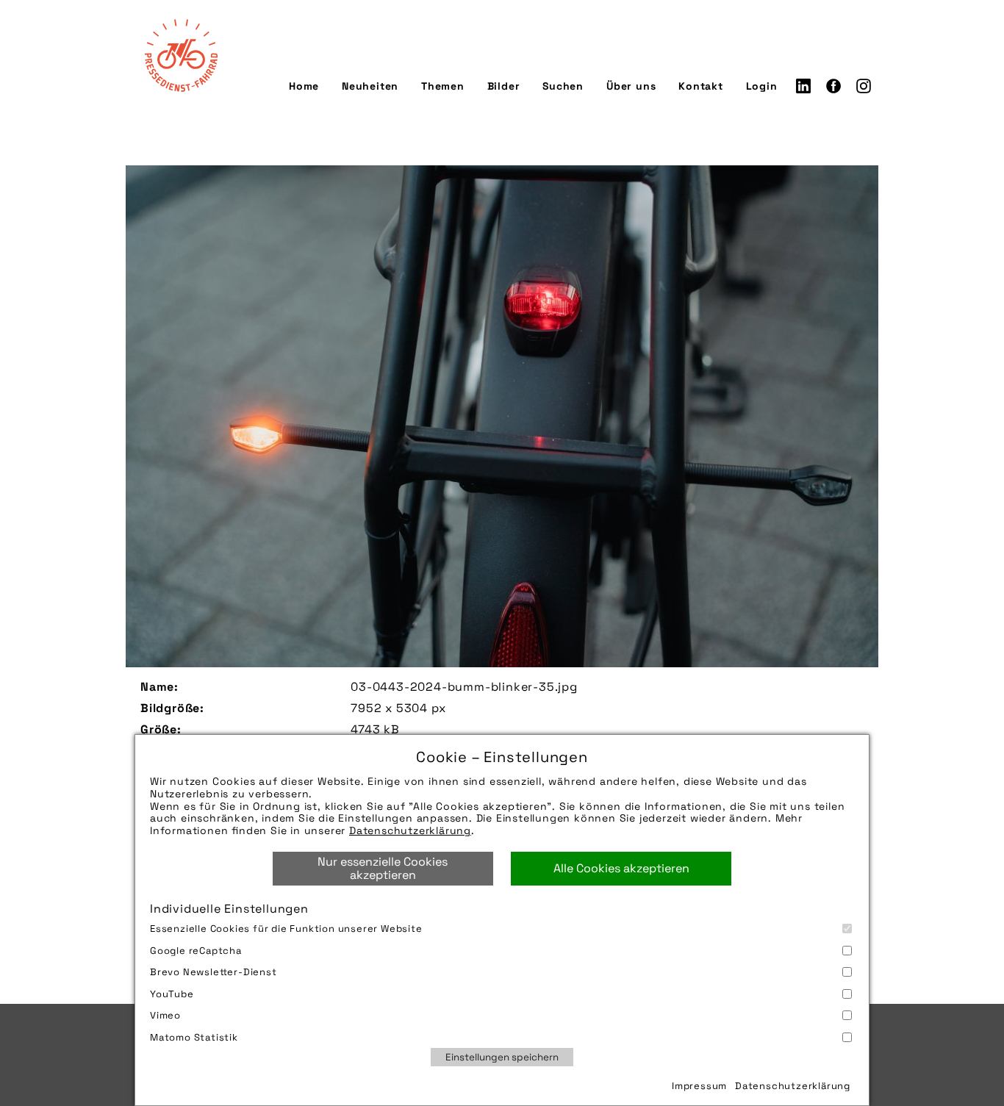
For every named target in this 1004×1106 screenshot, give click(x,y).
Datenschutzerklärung (410, 830)
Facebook (833, 86)
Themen (443, 86)
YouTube (172, 994)
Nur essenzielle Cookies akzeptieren (383, 868)
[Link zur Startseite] (181, 55)
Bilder (503, 86)
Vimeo (165, 1015)
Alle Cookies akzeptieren (621, 868)
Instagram (863, 86)
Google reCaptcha (196, 950)
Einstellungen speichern (502, 1057)
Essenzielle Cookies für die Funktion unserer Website (286, 928)
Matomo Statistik (194, 1037)
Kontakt (700, 86)
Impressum (699, 1086)
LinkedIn (803, 86)
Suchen (563, 86)
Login (762, 86)
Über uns (631, 86)
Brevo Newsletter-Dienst (213, 972)
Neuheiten (370, 86)
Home (304, 86)
